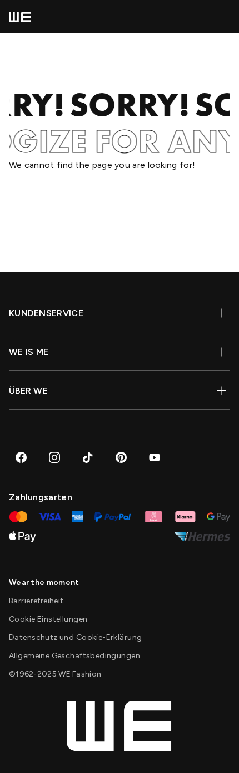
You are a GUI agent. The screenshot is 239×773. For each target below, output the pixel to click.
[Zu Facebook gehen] (21, 457)
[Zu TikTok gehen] (88, 457)
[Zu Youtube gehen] (154, 457)
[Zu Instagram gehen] (54, 457)
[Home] (20, 17)
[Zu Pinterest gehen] (121, 457)
